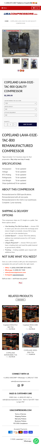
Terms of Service (20, 414)
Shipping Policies (20, 416)
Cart (36, 8)
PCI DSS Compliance (20, 423)
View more (20, 299)
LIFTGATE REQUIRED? (10, 112)
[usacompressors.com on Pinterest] (22, 386)
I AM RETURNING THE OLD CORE (12, 100)
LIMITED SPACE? (8, 106)
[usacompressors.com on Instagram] (19, 386)
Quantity (7, 121)
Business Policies (20, 421)
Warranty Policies (20, 419)
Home (7, 21)
